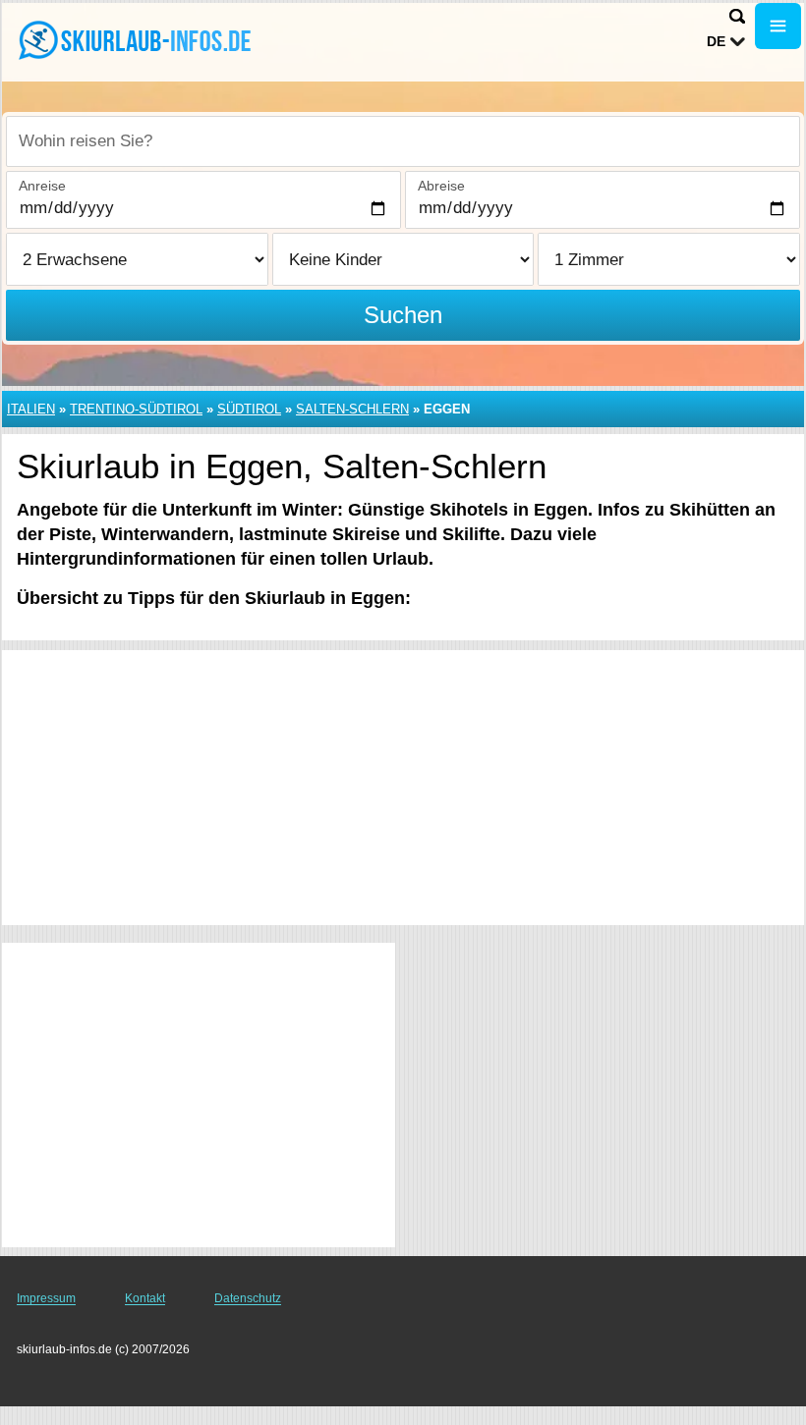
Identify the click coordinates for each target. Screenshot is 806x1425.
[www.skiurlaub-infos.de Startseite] (137, 40)
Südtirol (249, 409)
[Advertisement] (403, 787)
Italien (31, 409)
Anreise (42, 185)
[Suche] (737, 16)
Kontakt (145, 1298)
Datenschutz (247, 1298)
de (716, 41)
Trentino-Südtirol (136, 409)
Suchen (403, 314)
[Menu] (778, 26)
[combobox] (403, 141)
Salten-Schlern (352, 409)
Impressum (46, 1298)
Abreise (441, 185)
